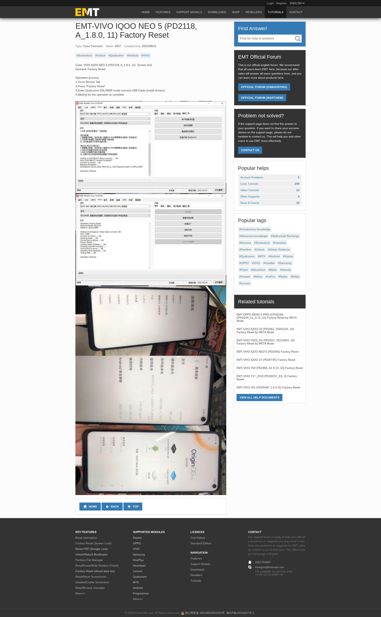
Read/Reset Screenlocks (90, 576)
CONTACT (296, 12)
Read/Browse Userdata (90, 587)
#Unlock (100, 55)
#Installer (269, 263)
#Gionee (285, 269)
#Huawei (244, 276)
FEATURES (163, 12)
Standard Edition (200, 543)
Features (196, 558)
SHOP (236, 12)
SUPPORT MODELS (189, 12)
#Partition (245, 249)
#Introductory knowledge (254, 229)
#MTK (261, 256)
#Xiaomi (288, 256)
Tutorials (195, 580)
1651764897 (263, 562)
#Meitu (272, 269)
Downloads (197, 569)
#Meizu (258, 276)
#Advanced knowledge (253, 236)
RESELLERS (254, 12)
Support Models (200, 564)
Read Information (86, 537)
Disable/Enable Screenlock (92, 582)
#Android (132, 55)
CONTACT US (250, 150)
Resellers (196, 575)
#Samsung (285, 263)
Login (270, 3)
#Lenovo (244, 283)
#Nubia (282, 276)
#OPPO (244, 263)
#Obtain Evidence (279, 249)
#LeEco (270, 276)
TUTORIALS (275, 12)
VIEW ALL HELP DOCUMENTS (259, 397)
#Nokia (295, 276)
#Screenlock (84, 55)
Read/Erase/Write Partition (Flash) (96, 565)
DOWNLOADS (217, 12)
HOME (145, 12)
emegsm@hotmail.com (269, 567)
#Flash (243, 269)
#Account (245, 242)
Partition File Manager (89, 560)
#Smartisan (258, 269)
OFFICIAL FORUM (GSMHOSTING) (264, 87)
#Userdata (279, 242)
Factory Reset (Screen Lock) (93, 543)
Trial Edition (197, 537)
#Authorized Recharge (285, 236)
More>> (80, 593)
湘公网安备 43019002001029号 (205, 612)
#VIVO (145, 55)
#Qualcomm (116, 55)
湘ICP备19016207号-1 (240, 612)
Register (281, 3)
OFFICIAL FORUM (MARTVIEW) (262, 97)
